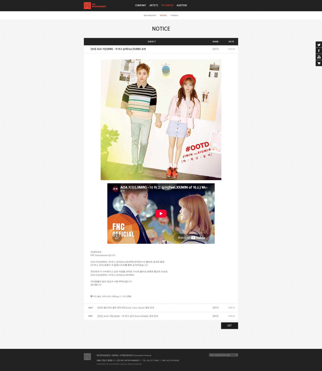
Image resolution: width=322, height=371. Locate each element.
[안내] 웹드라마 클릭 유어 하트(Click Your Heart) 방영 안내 (125, 308)
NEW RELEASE (150, 15)
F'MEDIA (174, 15)
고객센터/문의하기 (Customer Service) (135, 355)
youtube (319, 57)
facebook (319, 51)
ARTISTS (153, 5)
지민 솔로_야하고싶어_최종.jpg (106, 296)
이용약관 (114, 355)
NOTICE (163, 15)
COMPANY (140, 5)
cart (319, 63)
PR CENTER (167, 5)
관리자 (215, 49)
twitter (319, 44)
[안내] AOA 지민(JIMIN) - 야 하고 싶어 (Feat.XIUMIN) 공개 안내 (127, 316)
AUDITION (182, 5)
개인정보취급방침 (103, 355)
